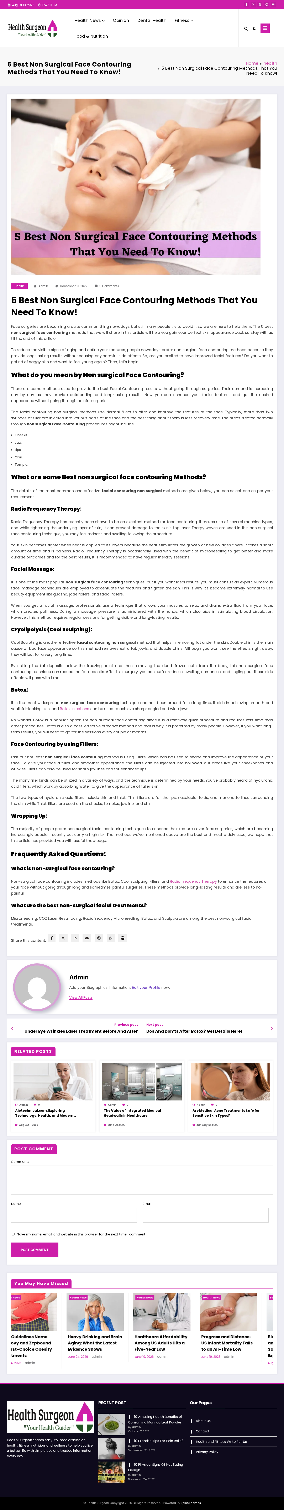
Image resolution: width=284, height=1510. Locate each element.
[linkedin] (75, 938)
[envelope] (87, 938)
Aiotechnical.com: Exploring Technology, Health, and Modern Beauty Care (44, 1113)
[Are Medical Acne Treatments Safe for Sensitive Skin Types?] (230, 1081)
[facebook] (52, 938)
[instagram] (266, 4)
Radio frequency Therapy (193, 881)
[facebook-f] (246, 4)
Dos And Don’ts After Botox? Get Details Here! (194, 1031)
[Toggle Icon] (265, 28)
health (19, 286)
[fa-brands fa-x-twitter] (253, 4)
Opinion (121, 20)
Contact (203, 1431)
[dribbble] (259, 4)
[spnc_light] (254, 28)
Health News (87, 20)
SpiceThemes (191, 1503)
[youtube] (273, 4)
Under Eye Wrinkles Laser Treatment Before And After (81, 1031)
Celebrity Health (211, 1297)
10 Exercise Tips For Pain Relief (158, 1440)
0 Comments (109, 286)
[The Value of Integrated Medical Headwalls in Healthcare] (142, 1081)
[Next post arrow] (271, 1028)
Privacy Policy (207, 1451)
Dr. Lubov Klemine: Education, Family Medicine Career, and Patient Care (221, 1346)
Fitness (182, 20)
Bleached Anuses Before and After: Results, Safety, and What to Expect (156, 1346)
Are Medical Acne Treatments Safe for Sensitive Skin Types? (226, 1113)
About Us (203, 1420)
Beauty (137, 1297)
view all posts (81, 997)
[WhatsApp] (111, 938)
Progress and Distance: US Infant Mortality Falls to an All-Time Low (90, 1343)
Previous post (126, 1025)
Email (147, 1203)
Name (16, 1203)
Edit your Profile (146, 987)
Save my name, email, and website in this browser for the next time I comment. (81, 1234)
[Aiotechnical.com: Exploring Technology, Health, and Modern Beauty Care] (53, 1081)
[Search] (246, 28)
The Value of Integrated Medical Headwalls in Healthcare (132, 1113)
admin (43, 286)
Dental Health (151, 20)
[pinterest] (99, 938)
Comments (20, 1161)
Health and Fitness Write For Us (221, 1441)
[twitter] (63, 938)
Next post (154, 1025)
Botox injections (74, 708)
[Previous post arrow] (12, 1028)
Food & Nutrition (91, 36)
